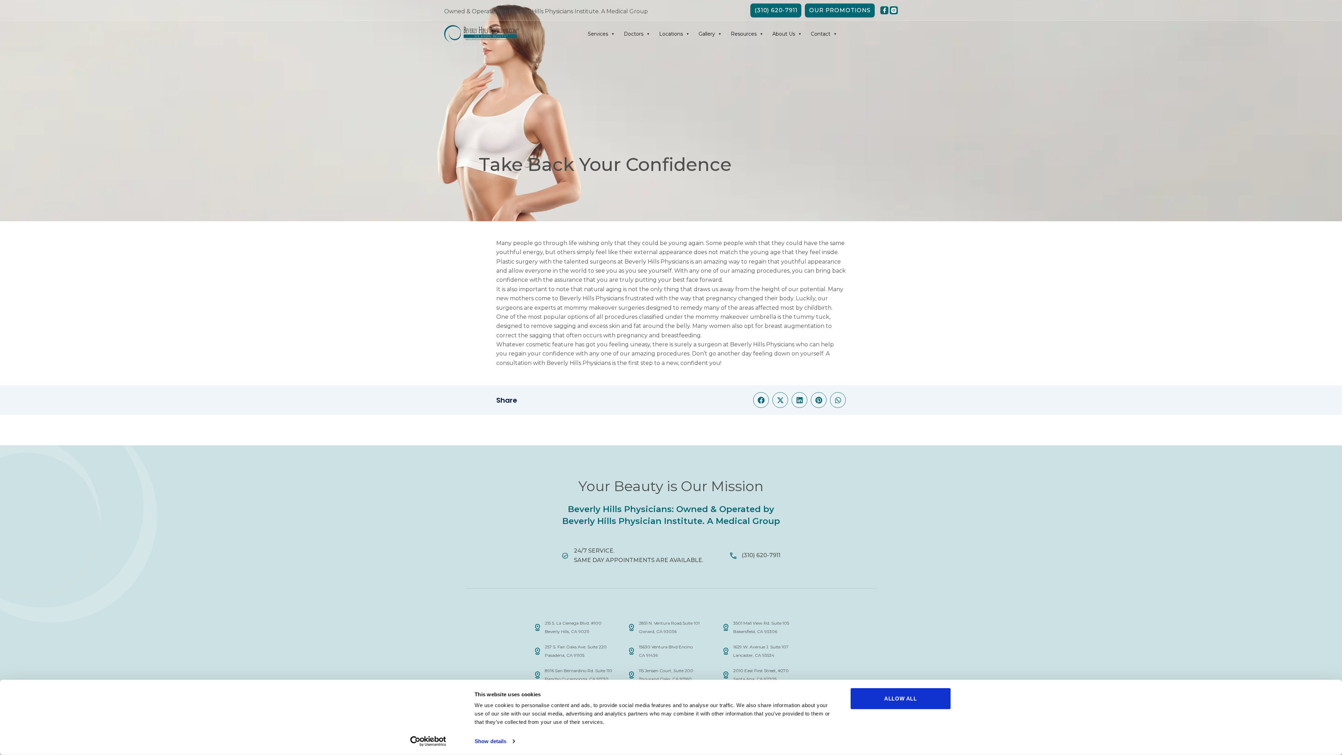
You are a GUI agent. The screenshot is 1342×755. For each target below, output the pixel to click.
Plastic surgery (517, 261)
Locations (671, 34)
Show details (490, 741)
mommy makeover (722, 317)
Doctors (633, 34)
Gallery (707, 34)
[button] (761, 400)
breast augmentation (794, 326)
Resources (744, 34)
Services (598, 34)
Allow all (900, 699)
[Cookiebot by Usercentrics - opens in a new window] (428, 741)
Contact (820, 34)
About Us (783, 34)
